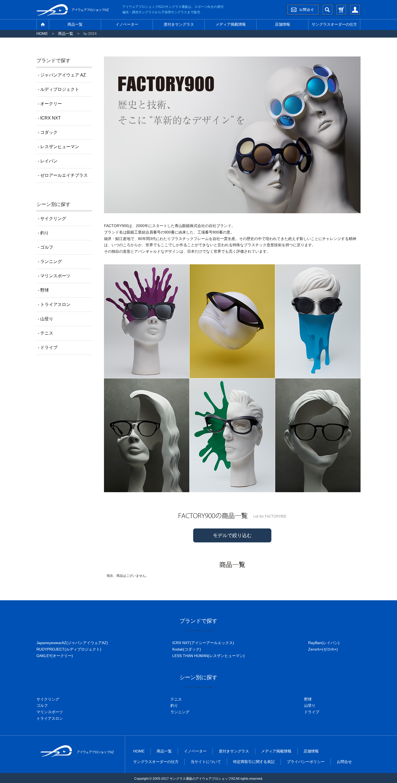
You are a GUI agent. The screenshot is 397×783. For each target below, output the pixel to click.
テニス (176, 699)
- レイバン (48, 161)
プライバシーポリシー (306, 761)
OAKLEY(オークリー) (54, 656)
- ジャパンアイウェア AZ (62, 75)
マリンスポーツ (49, 712)
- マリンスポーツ (54, 276)
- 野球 (43, 290)
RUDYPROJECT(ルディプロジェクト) (68, 649)
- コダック (48, 132)
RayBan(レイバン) (323, 643)
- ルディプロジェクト (58, 89)
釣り (174, 705)
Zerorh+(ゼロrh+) (323, 649)
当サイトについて (206, 761)
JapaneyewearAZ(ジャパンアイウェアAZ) (72, 643)
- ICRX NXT (49, 118)
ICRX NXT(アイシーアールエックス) (203, 643)
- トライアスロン (54, 304)
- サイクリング (52, 218)
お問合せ (344, 761)
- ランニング (50, 261)
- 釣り (43, 233)
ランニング (179, 712)
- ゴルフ (45, 247)
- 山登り (45, 318)
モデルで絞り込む (232, 535)
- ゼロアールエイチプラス (63, 175)
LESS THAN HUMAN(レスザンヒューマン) (208, 656)
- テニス (45, 333)
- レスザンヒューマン (58, 146)
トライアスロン (49, 718)
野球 (308, 699)
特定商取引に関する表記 (254, 761)
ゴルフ (42, 705)
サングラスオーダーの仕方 (334, 24)
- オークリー (50, 103)
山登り (309, 705)
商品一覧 (75, 24)
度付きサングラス (179, 24)
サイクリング (47, 699)
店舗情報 (282, 24)
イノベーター (127, 24)
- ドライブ (48, 347)
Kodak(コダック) (186, 649)
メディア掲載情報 (231, 24)
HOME (42, 33)
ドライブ (311, 712)
